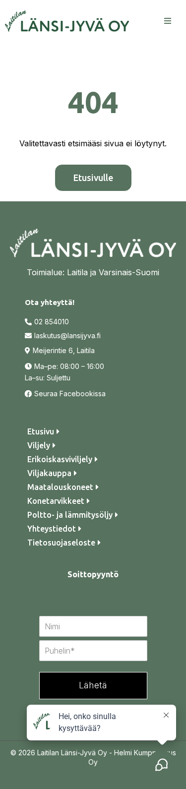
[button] (166, 21)
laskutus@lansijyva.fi (67, 335)
